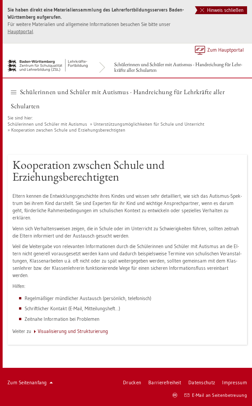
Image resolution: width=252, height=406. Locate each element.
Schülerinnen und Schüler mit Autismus (47, 124)
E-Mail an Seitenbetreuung (219, 395)
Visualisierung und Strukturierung (73, 331)
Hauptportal (20, 31)
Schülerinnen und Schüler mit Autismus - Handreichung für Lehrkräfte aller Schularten (178, 67)
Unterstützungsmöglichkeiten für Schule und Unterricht (149, 124)
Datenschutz (201, 382)
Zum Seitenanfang (27, 382)
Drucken (132, 382)
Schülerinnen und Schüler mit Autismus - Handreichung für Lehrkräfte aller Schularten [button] (118, 99)
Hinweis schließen (224, 10)
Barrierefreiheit (164, 382)
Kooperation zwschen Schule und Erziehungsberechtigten (68, 130)
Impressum (234, 382)
